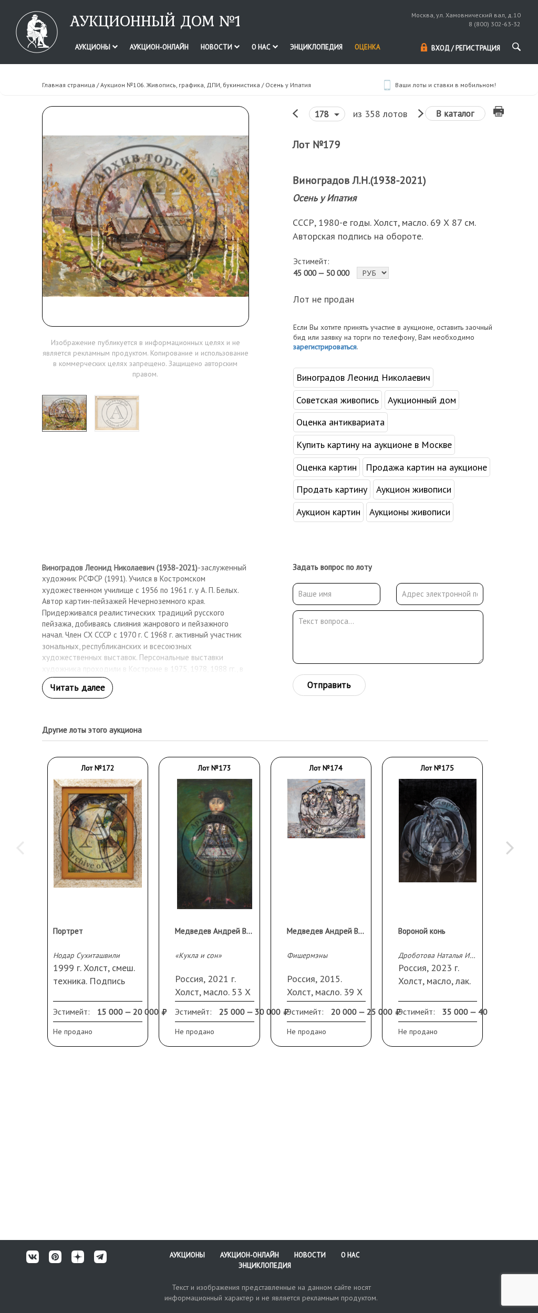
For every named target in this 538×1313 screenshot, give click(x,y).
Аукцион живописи (413, 489)
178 (323, 114)
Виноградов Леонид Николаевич (363, 377)
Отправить (329, 685)
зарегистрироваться (325, 346)
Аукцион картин (328, 512)
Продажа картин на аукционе (426, 467)
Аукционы (93, 47)
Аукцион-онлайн (159, 47)
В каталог (455, 113)
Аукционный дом (422, 400)
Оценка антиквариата (340, 422)
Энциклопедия (316, 47)
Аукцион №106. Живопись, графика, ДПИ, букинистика (180, 85)
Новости (217, 47)
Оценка (367, 47)
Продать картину (331, 489)
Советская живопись (337, 400)
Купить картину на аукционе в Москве (374, 445)
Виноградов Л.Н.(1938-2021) (359, 180)
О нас (262, 47)
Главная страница (68, 85)
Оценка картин (326, 467)
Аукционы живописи (409, 512)
